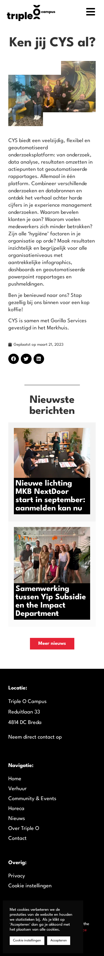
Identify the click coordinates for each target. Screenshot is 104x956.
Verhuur (17, 788)
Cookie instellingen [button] (27, 940)
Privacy (16, 876)
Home (14, 778)
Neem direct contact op (35, 737)
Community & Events (32, 798)
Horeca (16, 808)
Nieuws (16, 818)
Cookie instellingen (30, 885)
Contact (17, 838)
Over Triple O (23, 828)
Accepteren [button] (58, 940)
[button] (13, 359)
